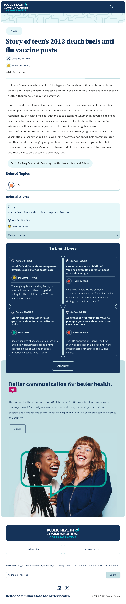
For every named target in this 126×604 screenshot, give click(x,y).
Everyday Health (50, 163)
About (17, 428)
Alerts (14, 31)
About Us (34, 549)
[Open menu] (120, 7)
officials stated (80, 120)
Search (111, 7)
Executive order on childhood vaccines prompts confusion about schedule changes (87, 270)
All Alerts (63, 365)
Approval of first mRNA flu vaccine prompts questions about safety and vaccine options (89, 321)
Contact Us (92, 549)
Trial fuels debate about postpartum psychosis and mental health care (34, 268)
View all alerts (16, 235)
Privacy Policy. (113, 596)
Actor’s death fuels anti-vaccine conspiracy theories (38, 212)
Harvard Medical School (75, 163)
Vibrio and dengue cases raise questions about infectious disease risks (33, 321)
